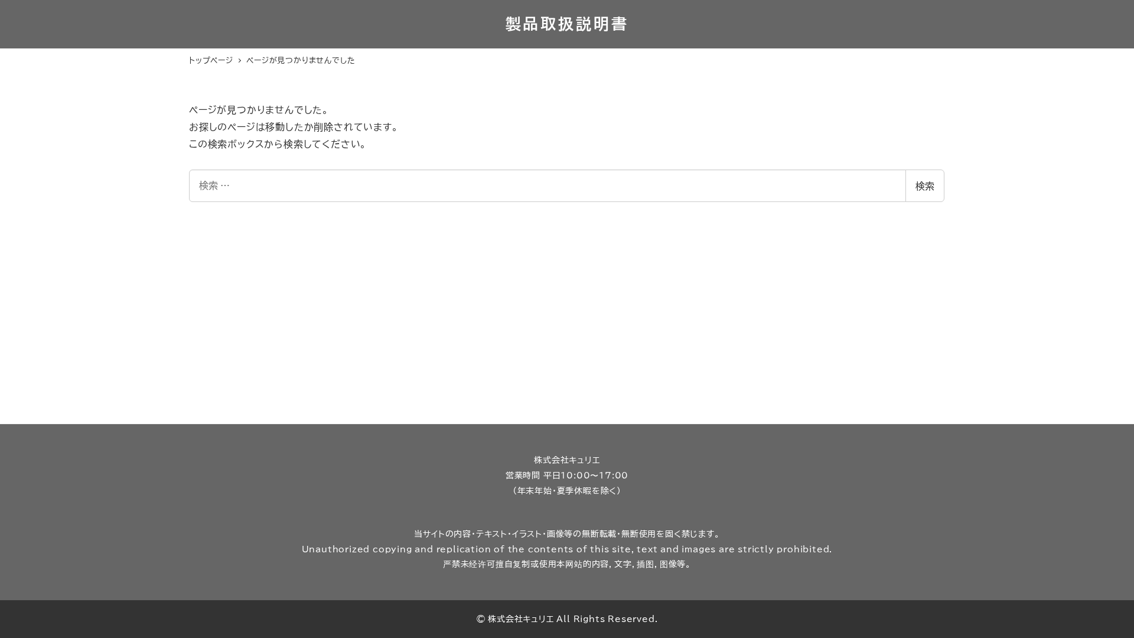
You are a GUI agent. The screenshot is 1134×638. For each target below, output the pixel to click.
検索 (924, 186)
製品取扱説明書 (567, 23)
